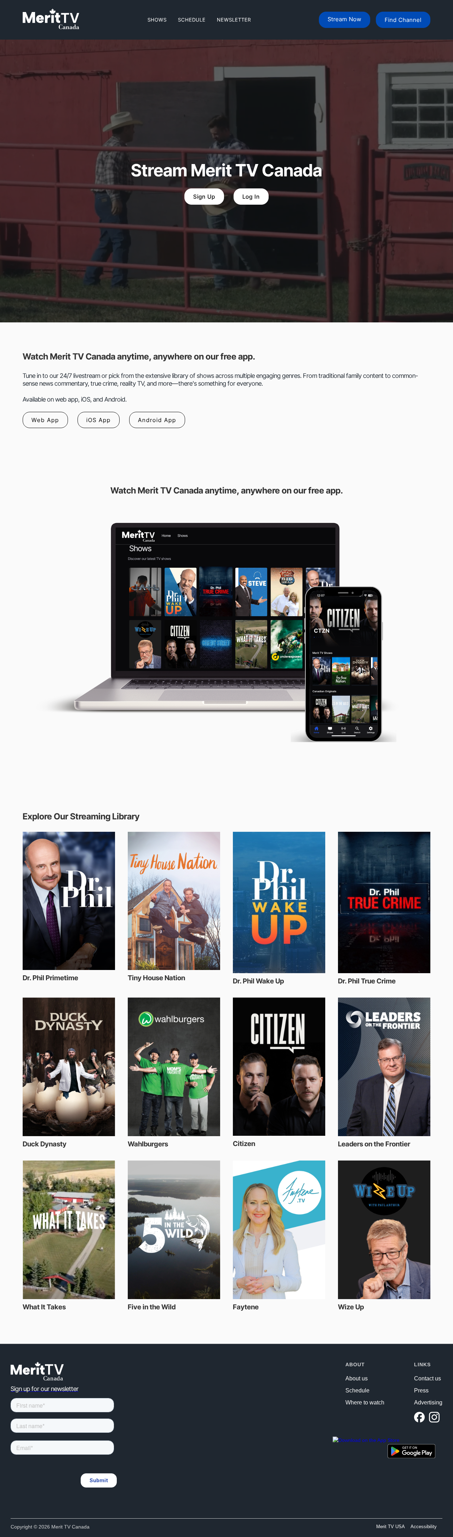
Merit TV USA (390, 1526)
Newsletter (234, 20)
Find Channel (403, 19)
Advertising (428, 1402)
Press (421, 1390)
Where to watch (364, 1402)
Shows (157, 20)
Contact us (427, 1378)
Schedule (192, 20)
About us (356, 1378)
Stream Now (344, 19)
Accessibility (424, 1526)
